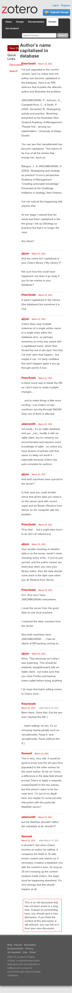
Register (65, 5)
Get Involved (12, 28)
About (32, 952)
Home (9, 22)
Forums (52, 22)
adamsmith (28, 423)
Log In (55, 5)
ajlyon (25, 253)
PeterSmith (28, 63)
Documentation (36, 22)
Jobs (25, 952)
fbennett (26, 753)
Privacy (29, 948)
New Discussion (14, 48)
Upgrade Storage (59, 12)
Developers (30, 945)
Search (13, 71)
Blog (9, 945)
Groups (20, 22)
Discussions (16, 64)
